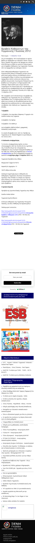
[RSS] (29, 2)
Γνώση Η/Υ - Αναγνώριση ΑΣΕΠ (12, 432)
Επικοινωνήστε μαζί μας (10, 537)
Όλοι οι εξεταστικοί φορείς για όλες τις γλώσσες (17, 414)
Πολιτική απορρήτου (9, 540)
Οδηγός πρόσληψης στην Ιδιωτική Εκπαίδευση (17, 406)
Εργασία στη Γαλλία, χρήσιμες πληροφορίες (16, 465)
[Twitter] (23, 2)
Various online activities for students (14, 501)
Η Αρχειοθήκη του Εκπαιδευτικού (13, 422)
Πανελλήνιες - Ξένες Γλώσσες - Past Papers (16, 367)
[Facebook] (21, 2)
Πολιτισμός (4, 56)
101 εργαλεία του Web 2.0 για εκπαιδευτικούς (17, 488)
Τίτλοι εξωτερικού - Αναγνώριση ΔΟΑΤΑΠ (15, 435)
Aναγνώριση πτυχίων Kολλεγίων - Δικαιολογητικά (18, 443)
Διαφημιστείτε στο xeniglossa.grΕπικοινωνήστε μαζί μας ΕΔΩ (16, 295)
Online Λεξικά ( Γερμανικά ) (11, 481)
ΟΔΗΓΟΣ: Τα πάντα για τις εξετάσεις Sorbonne (17, 375)
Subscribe (17, 283)
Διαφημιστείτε (7, 538)
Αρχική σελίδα (7, 535)
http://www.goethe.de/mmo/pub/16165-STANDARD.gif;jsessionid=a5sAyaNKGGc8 (17, 213)
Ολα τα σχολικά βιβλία (10, 473)
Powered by (13, 289)
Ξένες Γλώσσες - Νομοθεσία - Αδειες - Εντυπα (17, 404)
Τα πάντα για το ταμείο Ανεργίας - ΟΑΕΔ (15, 396)
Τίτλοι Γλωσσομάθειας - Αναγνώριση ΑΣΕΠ (16, 430)
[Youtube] (26, 2)
